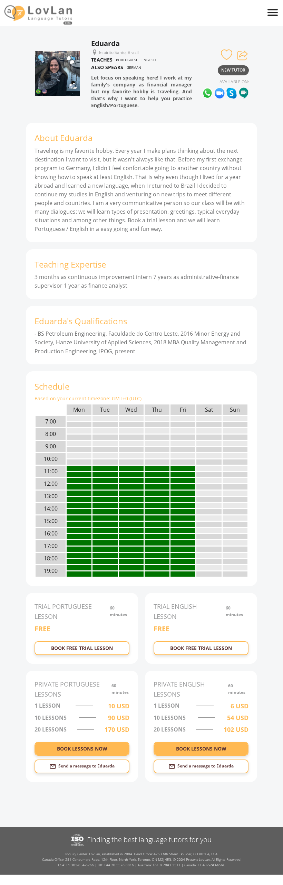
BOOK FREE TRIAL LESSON (82, 648)
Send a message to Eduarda (86, 766)
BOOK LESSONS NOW (82, 748)
